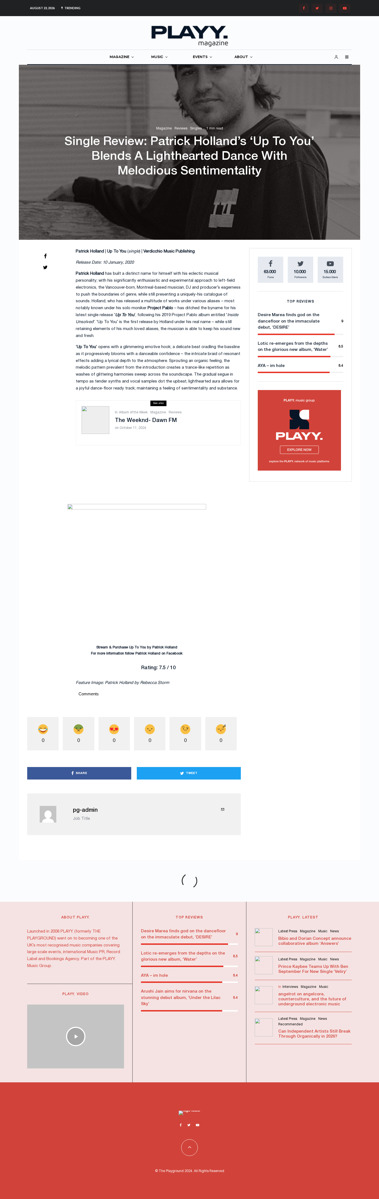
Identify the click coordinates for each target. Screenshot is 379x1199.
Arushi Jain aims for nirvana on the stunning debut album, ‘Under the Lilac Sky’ (181, 998)
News (334, 931)
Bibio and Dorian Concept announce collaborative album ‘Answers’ (314, 941)
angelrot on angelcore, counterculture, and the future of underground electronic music (312, 999)
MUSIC (157, 57)
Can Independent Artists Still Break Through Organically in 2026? (314, 1034)
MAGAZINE (119, 57)
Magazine (164, 128)
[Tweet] (45, 267)
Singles (196, 128)
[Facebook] (304, 8)
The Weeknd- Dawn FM (146, 420)
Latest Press (287, 931)
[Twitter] (317, 8)
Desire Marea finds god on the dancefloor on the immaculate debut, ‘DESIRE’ (289, 321)
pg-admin (85, 810)
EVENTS (200, 57)
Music (322, 931)
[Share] (45, 256)
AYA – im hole (271, 366)
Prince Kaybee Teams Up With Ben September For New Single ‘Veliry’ (313, 969)
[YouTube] (344, 8)
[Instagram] (330, 8)
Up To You (137, 647)
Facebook (174, 653)
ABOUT (241, 57)
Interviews (290, 986)
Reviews (181, 128)
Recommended (290, 1024)
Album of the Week (133, 412)
